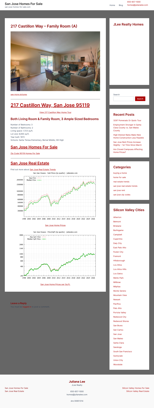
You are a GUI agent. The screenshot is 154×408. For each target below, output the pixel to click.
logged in (27, 307)
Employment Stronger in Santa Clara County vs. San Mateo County (127, 128)
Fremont (117, 256)
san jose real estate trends (125, 186)
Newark (116, 299)
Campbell (117, 234)
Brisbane (117, 226)
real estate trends (121, 181)
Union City (118, 360)
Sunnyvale (118, 356)
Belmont (117, 221)
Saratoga (117, 347)
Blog (121, 5)
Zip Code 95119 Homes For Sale (25, 153)
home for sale (119, 177)
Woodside (117, 364)
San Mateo (118, 338)
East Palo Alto (119, 247)
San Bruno (118, 325)
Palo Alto (117, 308)
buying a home (120, 173)
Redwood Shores (121, 321)
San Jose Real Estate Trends (43, 169)
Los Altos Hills (119, 269)
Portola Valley (119, 312)
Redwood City (119, 317)
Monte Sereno (119, 291)
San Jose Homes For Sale (23, 4)
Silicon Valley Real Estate (137, 391)
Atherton (117, 217)
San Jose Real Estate (30, 163)
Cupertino (117, 239)
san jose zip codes (121, 194)
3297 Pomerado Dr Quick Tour (127, 120)
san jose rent (119, 190)
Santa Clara (118, 343)
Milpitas (116, 286)
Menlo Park (118, 278)
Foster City (118, 252)
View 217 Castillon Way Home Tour (55, 112)
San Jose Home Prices (55, 225)
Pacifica (117, 304)
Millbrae (117, 282)
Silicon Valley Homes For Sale (135, 388)
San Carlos (118, 330)
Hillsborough (119, 260)
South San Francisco (122, 351)
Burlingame (118, 230)
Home (112, 5)
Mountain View (120, 295)
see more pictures (19, 94)
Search (116, 94)
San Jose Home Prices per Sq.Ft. (55, 284)
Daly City (117, 243)
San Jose (117, 334)
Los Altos (117, 265)
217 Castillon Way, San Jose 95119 (50, 105)
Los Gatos (118, 273)
